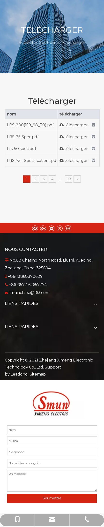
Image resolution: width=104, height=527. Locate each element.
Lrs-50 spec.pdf (21, 148)
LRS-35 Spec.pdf (23, 137)
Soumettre (52, 498)
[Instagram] (68, 228)
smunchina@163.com (29, 292)
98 (69, 179)
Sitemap (38, 374)
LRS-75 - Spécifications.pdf (32, 160)
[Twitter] (60, 228)
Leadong (19, 374)
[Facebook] (35, 228)
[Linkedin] (51, 228)
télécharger (76, 125)
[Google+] (43, 228)
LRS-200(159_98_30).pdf (30, 125)
